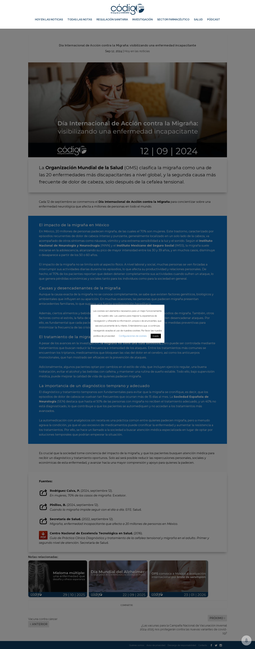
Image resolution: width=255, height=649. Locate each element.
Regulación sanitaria (112, 19)
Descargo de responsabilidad (182, 645)
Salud (198, 19)
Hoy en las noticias (49, 19)
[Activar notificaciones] (246, 640)
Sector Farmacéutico (173, 19)
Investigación (142, 19)
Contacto (202, 645)
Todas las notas (79, 19)
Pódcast (213, 19)
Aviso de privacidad (156, 645)
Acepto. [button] (155, 336)
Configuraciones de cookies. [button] (133, 336)
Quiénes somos (136, 645)
